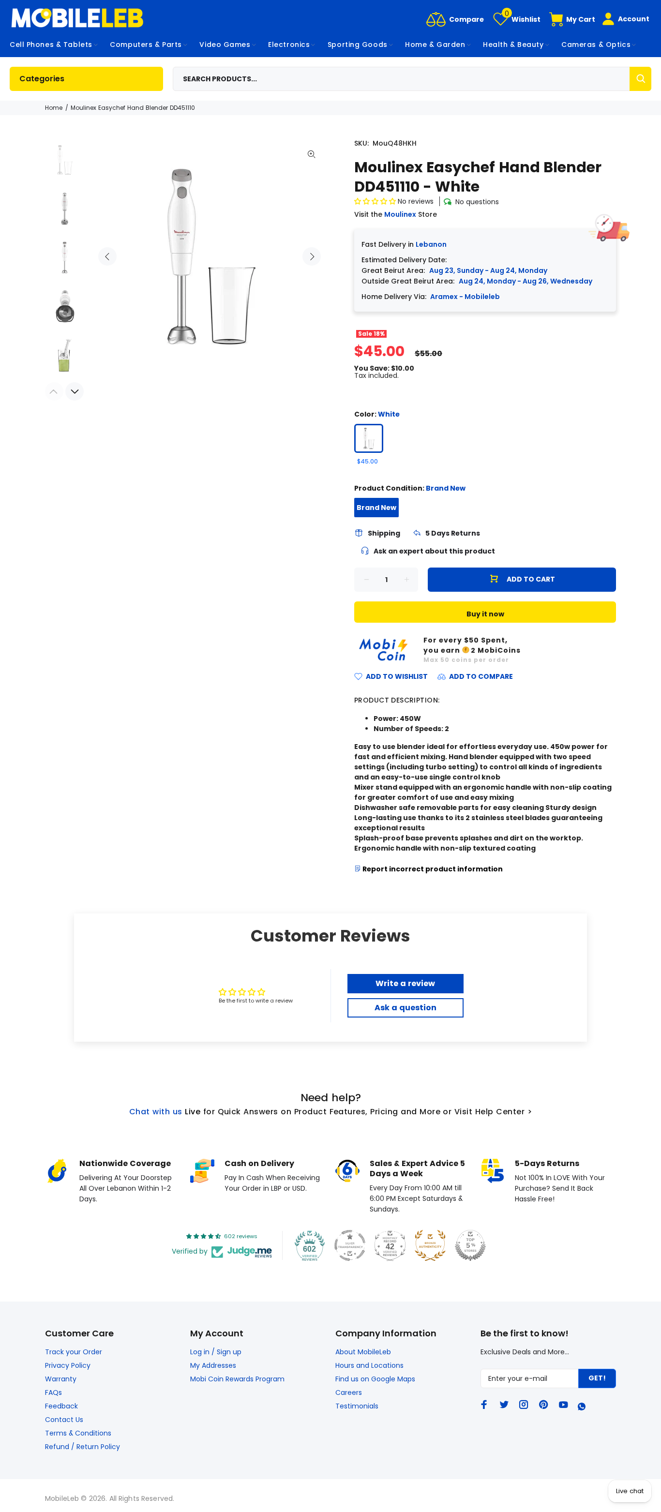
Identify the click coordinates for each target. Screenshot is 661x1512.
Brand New (376, 507)
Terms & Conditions (78, 1433)
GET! (597, 1378)
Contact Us (64, 1419)
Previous (107, 256)
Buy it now (485, 614)
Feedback (61, 1406)
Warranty (60, 1379)
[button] (376, 201)
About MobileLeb (363, 1352)
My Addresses (213, 1365)
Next (311, 256)
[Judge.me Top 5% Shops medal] (470, 1245)
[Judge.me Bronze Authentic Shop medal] (430, 1245)
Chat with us (155, 1111)
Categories (41, 78)
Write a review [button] (405, 983)
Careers (348, 1392)
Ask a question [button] (405, 1007)
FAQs (53, 1392)
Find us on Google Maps (375, 1379)
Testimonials (356, 1406)
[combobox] (412, 79)
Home (53, 108)
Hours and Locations (369, 1365)
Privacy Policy (67, 1365)
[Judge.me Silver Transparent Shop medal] (349, 1245)
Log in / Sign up (215, 1352)
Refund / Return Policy (82, 1447)
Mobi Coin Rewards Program (237, 1379)
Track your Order (73, 1352)
